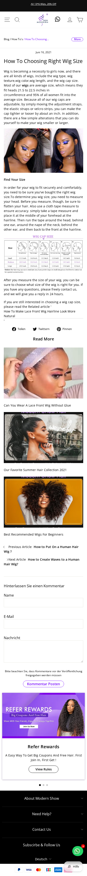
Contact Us (41, 829)
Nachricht (12, 637)
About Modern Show (41, 798)
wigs (25, 85)
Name (9, 595)
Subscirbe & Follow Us (41, 845)
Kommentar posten (43, 684)
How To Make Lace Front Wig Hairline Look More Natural (39, 313)
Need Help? (41, 813)
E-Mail (9, 616)
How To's (17, 39)
